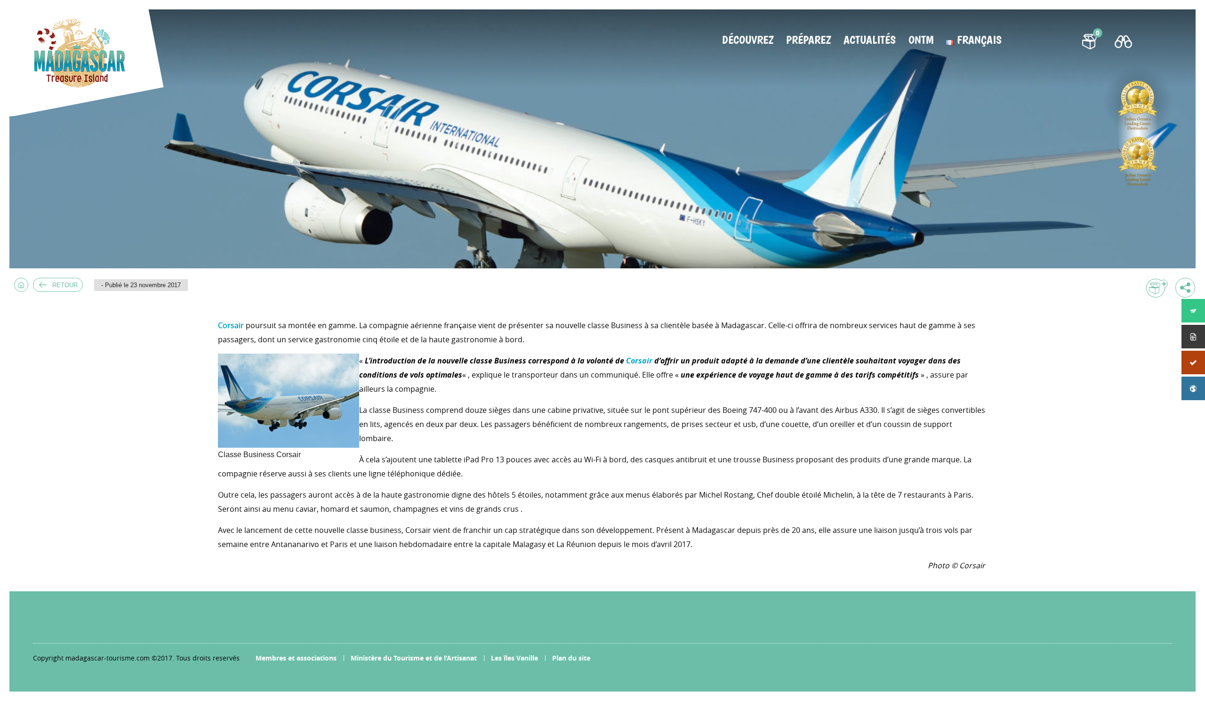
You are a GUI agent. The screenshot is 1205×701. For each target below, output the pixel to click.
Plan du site (571, 657)
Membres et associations (296, 657)
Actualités (870, 40)
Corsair (231, 325)
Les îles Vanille (514, 657)
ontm (920, 40)
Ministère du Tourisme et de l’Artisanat (414, 657)
